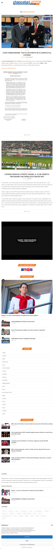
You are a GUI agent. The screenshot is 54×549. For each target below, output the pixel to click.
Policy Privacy (24, 547)
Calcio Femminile (6, 368)
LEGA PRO (5, 380)
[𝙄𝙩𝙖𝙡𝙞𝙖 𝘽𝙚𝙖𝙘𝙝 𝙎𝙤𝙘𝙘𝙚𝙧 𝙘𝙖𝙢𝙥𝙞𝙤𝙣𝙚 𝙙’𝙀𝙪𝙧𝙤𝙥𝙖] (5, 340)
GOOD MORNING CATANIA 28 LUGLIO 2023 (23, 321)
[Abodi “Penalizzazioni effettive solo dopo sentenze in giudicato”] (5, 332)
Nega (27, 540)
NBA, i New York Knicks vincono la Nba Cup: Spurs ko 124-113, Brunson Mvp (32, 424)
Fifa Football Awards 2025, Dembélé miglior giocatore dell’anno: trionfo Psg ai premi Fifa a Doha (32, 433)
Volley (4, 413)
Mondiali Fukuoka (6, 383)
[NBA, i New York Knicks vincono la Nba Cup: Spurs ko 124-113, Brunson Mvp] (5, 426)
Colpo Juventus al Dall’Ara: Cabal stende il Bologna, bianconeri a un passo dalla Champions (31, 458)
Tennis (4, 407)
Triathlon (4, 410)
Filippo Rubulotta (29, 57)
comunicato (21, 63)
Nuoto (4, 389)
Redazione (29, 178)
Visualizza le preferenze (27, 544)
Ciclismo (4, 371)
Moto (4, 386)
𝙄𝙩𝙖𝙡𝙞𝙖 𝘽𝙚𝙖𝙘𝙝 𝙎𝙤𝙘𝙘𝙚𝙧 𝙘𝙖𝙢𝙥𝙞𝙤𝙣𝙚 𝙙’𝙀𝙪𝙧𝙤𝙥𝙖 (23, 338)
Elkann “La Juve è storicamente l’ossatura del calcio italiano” (19, 315)
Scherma (4, 398)
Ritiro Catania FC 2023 (7, 392)
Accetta (27, 537)
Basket (4, 358)
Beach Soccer (5, 361)
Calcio (4, 365)
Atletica (4, 352)
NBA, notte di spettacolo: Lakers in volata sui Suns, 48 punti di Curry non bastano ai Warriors (30, 450)
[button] (52, 525)
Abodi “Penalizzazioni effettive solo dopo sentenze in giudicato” (28, 330)
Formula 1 (5, 377)
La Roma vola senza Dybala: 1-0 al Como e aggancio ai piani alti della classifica (29, 441)
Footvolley (5, 374)
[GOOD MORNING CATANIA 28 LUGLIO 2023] (5, 323)
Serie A (4, 401)
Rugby (4, 395)
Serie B (4, 404)
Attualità (4, 355)
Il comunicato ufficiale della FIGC (8, 68)
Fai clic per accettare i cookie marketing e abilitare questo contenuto (27, 240)
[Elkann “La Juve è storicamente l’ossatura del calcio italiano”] (27, 297)
